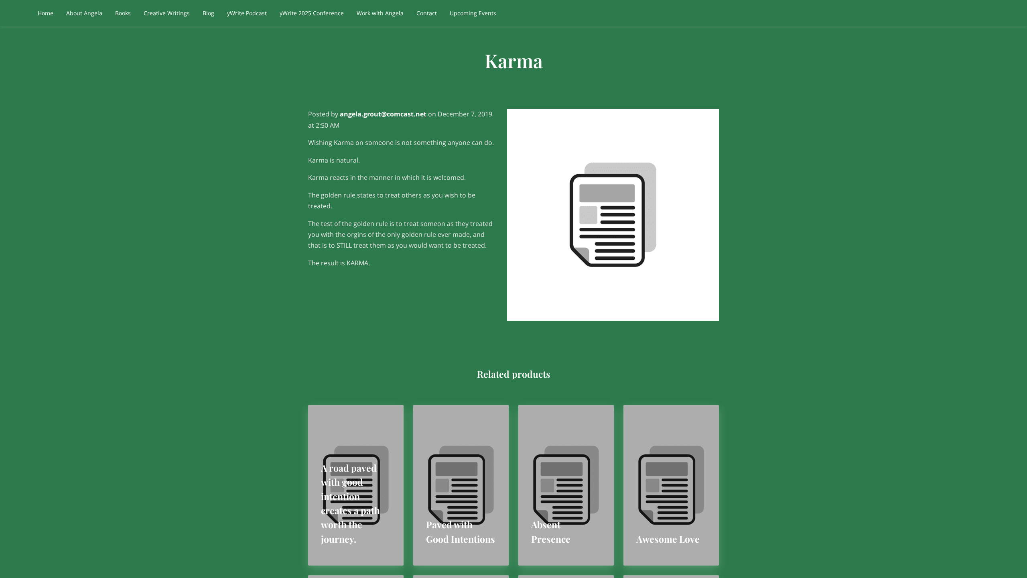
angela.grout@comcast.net (383, 114)
